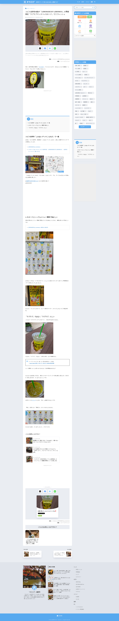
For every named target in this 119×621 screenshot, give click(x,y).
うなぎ (90, 111)
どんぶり (77, 120)
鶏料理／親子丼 (90, 117)
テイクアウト (85, 80)
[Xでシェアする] (40, 48)
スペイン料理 (78, 89)
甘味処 (82, 123)
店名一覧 (90, 27)
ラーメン (85, 99)
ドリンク (68, 61)
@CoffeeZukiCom (80, 584)
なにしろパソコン (38, 595)
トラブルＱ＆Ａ (79, 606)
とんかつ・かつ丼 (79, 117)
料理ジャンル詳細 (81, 62)
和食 (77, 111)
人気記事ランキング (85, 126)
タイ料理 (78, 71)
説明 (90, 16)
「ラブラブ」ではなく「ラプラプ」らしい (37, 127)
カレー (84, 71)
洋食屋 (86, 74)
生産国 (77, 596)
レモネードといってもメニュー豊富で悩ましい (38, 125)
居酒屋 (85, 65)
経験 (92, 1)
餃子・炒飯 (78, 102)
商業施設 (90, 22)
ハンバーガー (78, 108)
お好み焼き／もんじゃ (80, 92)
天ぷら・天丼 (84, 114)
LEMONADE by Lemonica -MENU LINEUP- (38, 227)
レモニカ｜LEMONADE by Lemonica (35, 20)
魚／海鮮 (83, 111)
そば (90, 120)
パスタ (91, 86)
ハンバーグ (87, 108)
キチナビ (78, 591)
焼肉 (92, 102)
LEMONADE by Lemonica (34, 147)
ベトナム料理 (78, 74)
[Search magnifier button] (94, 7)
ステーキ (78, 105)
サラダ (77, 80)
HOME (60, 616)
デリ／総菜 (78, 68)
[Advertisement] (47, 102)
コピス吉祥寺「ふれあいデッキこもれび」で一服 (39, 122)
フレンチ (86, 83)
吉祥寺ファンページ (80, 589)
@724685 (78, 586)
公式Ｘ (82, 1)
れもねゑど (41, 66)
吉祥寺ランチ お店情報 (82, 13)
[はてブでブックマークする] (50, 48)
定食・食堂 (78, 65)
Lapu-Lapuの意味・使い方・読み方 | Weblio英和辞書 (42, 363)
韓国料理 (86, 102)
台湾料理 (85, 95)
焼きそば (90, 92)
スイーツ (62, 61)
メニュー (34, 400)
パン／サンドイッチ (89, 77)
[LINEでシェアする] (55, 48)
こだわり (79, 32)
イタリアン (78, 86)
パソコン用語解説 (80, 609)
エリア (80, 27)
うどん (84, 120)
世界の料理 (78, 83)
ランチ (78, 1)
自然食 (85, 68)
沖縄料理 (77, 99)
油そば (92, 99)
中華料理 (78, 95)
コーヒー (88, 1)
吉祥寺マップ (82, 16)
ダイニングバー (90, 123)
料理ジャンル (79, 22)
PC (94, 1)
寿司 (77, 114)
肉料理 (84, 105)
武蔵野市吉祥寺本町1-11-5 (32, 181)
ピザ (85, 86)
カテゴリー (78, 576)
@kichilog (78, 581)
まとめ (91, 32)
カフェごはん (78, 77)
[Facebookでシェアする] (45, 48)
